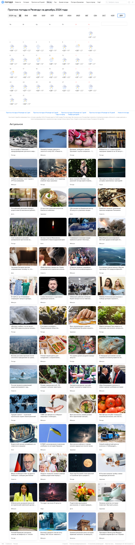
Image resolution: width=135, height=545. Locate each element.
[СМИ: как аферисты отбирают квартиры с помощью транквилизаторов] (53, 408)
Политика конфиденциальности (78, 543)
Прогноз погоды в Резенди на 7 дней (73, 112)
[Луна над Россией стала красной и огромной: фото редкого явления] (82, 467)
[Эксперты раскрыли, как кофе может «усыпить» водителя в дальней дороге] (82, 379)
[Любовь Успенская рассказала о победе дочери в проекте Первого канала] (111, 290)
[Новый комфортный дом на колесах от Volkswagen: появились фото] (111, 438)
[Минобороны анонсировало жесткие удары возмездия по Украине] (111, 231)
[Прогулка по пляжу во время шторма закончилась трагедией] (111, 172)
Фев (35, 15)
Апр (52, 15)
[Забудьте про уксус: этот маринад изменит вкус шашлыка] (53, 172)
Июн (69, 15)
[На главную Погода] (8, 2)
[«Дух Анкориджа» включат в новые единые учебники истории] (111, 379)
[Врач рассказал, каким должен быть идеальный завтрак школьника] (82, 408)
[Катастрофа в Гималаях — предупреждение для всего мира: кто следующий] (23, 143)
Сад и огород (60, 114)
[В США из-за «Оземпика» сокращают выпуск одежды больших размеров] (23, 290)
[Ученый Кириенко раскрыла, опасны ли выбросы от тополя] (23, 526)
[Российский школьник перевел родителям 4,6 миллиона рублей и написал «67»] (23, 202)
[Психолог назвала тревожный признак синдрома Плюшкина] (111, 202)
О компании (9, 543)
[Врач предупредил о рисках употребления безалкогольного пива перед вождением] (82, 320)
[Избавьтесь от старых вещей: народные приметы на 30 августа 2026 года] (111, 143)
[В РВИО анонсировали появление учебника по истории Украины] (53, 438)
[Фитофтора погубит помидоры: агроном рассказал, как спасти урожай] (111, 408)
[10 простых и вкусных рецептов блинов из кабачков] (53, 202)
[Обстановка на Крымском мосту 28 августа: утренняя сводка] (82, 202)
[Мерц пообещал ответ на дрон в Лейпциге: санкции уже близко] (23, 467)
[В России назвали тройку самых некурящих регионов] (111, 467)
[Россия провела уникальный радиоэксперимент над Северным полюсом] (23, 379)
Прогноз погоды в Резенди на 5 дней (45, 112)
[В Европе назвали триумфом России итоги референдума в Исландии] (82, 261)
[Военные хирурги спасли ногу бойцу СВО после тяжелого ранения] (53, 526)
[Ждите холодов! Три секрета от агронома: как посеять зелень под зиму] (111, 320)
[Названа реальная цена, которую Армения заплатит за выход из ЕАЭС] (82, 526)
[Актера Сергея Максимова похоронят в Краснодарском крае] (53, 231)
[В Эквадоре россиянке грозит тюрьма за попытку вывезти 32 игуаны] (111, 349)
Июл (78, 15)
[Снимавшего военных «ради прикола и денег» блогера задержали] (82, 231)
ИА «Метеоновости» (128, 543)
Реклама (15, 543)
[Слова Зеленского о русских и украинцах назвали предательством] (53, 290)
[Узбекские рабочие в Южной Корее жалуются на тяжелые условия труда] (82, 290)
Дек (121, 15)
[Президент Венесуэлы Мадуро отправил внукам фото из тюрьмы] (111, 526)
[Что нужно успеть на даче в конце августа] (82, 349)
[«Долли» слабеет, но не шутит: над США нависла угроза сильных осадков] (23, 320)
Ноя (112, 15)
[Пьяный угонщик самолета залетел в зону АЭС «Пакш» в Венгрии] (53, 143)
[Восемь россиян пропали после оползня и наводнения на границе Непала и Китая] (23, 349)
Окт (104, 15)
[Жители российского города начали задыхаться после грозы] (82, 438)
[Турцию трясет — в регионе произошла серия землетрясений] (23, 408)
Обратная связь (109, 543)
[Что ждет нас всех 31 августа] (53, 497)
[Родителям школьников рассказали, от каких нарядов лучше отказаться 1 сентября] (82, 497)
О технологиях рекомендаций (95, 543)
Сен (95, 15)
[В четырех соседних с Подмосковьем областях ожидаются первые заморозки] (53, 320)
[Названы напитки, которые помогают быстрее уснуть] (111, 497)
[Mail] (2, 2)
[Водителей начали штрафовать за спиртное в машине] (23, 438)
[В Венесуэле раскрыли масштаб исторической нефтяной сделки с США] (23, 497)
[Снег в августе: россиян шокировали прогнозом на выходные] (23, 231)
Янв (26, 15)
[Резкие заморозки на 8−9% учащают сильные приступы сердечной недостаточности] (53, 379)
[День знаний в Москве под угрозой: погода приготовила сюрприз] (82, 172)
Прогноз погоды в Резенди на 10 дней (102, 112)
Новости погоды (123, 112)
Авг (86, 15)
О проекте (65, 543)
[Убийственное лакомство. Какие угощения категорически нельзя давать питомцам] (53, 261)
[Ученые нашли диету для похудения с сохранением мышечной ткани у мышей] (53, 349)
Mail (3, 543)
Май (61, 15)
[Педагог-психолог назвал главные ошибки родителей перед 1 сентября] (53, 467)
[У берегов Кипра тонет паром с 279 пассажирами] (23, 172)
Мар (43, 15)
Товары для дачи (73, 114)
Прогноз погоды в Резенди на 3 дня (18, 112)
